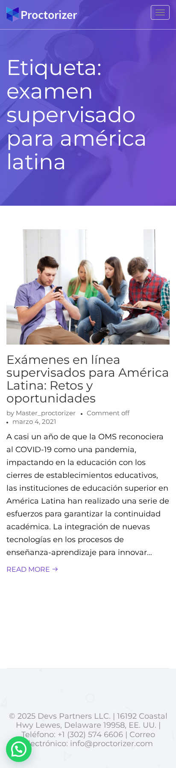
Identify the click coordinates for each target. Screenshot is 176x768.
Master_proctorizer (46, 413)
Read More (29, 569)
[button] (19, 749)
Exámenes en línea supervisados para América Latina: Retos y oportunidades (87, 379)
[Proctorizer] (42, 14)
